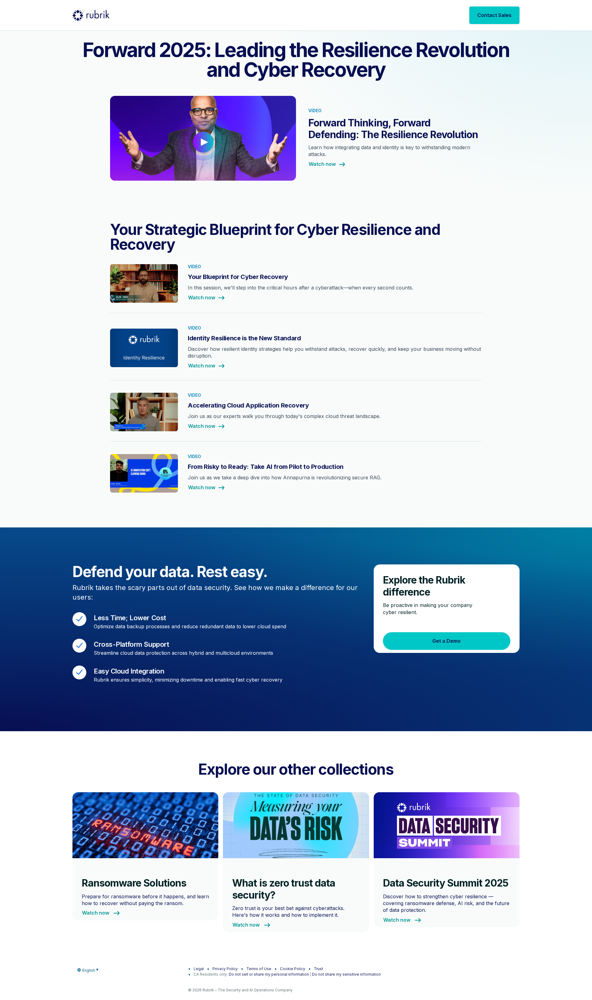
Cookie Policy (292, 968)
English (88, 970)
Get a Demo (446, 641)
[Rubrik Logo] (90, 15)
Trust (318, 968)
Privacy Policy (225, 968)
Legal (199, 968)
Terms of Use (258, 968)
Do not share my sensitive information (346, 974)
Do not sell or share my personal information (269, 974)
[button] (296, 142)
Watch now (322, 164)
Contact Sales (494, 15)
